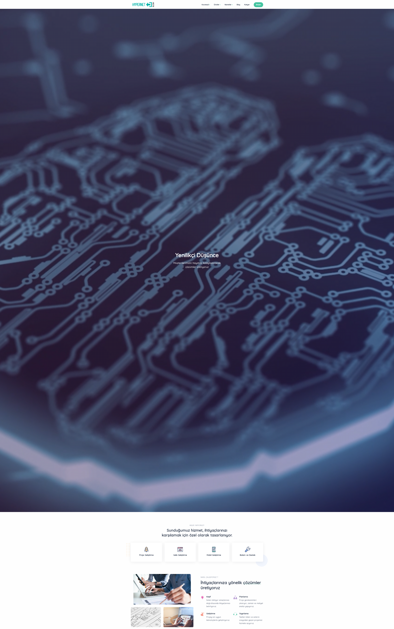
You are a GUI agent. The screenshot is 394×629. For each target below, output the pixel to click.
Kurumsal (205, 5)
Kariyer (247, 5)
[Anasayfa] (143, 5)
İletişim (258, 5)
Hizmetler (227, 5)
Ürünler (216, 5)
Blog (238, 5)
